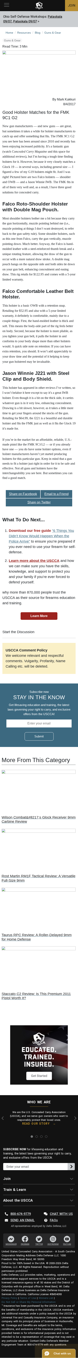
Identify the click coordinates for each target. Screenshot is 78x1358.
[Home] (39, 5)
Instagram (53, 1244)
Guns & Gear (12, 40)
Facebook (25, 1244)
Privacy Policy (9, 1298)
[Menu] (6, 5)
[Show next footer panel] (74, 1118)
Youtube (67, 1244)
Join (7, 1179)
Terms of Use (28, 1298)
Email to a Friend (56, 494)
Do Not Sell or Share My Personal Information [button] (29, 1301)
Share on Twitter (39, 502)
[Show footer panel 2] (36, 1136)
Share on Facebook (23, 494)
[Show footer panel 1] (31, 1136)
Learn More (39, 616)
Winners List (46, 1298)
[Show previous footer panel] (3, 1118)
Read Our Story (36, 1123)
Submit (39, 736)
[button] (59, 1353)
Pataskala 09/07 (25, 21)
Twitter (39, 1244)
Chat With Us (61, 1214)
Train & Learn (14, 1189)
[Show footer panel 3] (41, 1136)
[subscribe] (71, 1166)
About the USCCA (18, 1200)
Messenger (11, 1244)
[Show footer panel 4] (46, 1136)
